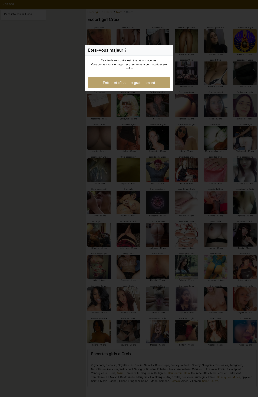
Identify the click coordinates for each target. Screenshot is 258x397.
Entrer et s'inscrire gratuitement (129, 83)
